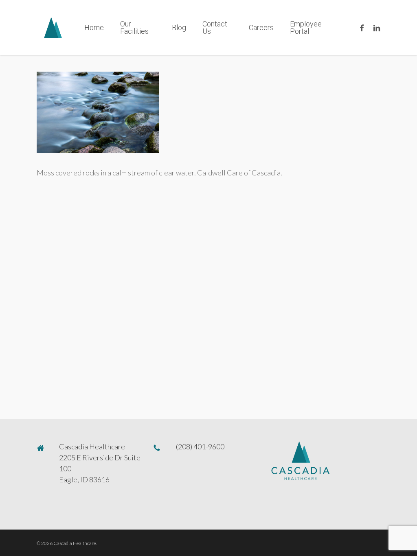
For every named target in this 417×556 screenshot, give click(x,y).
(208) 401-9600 (200, 446)
